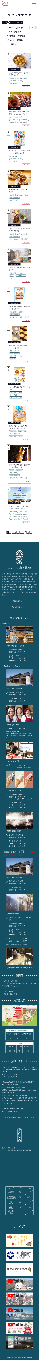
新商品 (20, 40)
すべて (10, 28)
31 (28, 532)
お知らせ (19, 28)
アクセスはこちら (19, 607)
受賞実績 (21, 36)
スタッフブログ (15, 32)
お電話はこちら (19, 601)
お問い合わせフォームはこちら (19, 1117)
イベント (10, 40)
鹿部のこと (14, 44)
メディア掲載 (9, 36)
